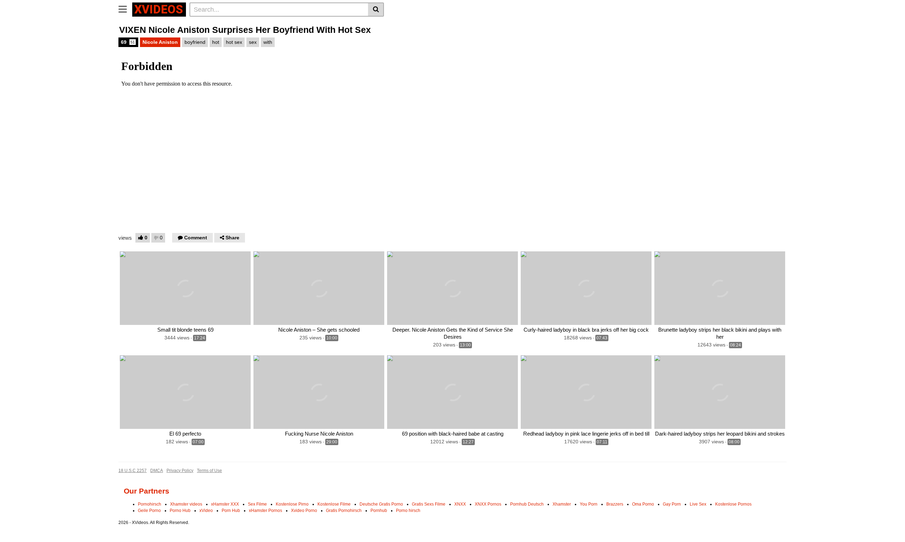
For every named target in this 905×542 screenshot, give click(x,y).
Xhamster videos (186, 504)
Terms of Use (209, 470)
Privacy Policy (180, 470)
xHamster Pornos (265, 510)
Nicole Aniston (160, 42)
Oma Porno (643, 504)
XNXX (460, 504)
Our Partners (146, 491)
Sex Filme (257, 504)
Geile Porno (149, 510)
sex (253, 42)
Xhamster (562, 504)
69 (128, 42)
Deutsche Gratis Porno (381, 504)
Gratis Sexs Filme (428, 504)
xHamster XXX (225, 504)
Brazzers (614, 504)
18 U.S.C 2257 (132, 470)
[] (376, 9)
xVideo (206, 510)
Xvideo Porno (304, 510)
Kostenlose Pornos (733, 504)
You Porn (588, 504)
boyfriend (195, 42)
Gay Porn (672, 504)
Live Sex (698, 504)
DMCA (156, 470)
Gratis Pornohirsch (344, 510)
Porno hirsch (408, 510)
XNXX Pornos (488, 504)
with (267, 42)
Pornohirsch (149, 504)
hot (215, 42)
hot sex (234, 42)
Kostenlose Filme (334, 504)
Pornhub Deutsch (527, 504)
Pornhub (378, 510)
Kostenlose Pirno (292, 504)
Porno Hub (180, 510)
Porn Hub (231, 510)
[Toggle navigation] (125, 8)
